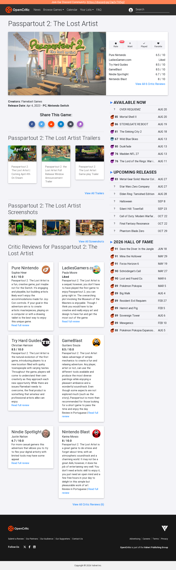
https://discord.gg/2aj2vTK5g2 (106, 2)
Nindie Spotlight (27, 431)
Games (52, 9)
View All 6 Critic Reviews (150, 84)
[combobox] (152, 9)
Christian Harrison (22, 345)
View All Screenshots (91, 241)
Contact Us (77, 538)
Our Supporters (63, 538)
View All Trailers (94, 193)
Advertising (135, 538)
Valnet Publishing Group (156, 547)
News (37, 9)
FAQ (98, 9)
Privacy (164, 538)
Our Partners (32, 538)
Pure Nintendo (25, 267)
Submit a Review (16, 538)
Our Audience (46, 538)
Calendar (72, 9)
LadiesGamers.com (80, 267)
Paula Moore (69, 272)
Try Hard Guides (26, 340)
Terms (155, 538)
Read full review (20, 325)
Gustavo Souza (71, 345)
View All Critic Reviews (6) (88, 504)
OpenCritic (125, 547)
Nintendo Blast (76, 431)
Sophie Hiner (19, 272)
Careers (146, 538)
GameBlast (72, 340)
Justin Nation (20, 436)
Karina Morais (70, 436)
